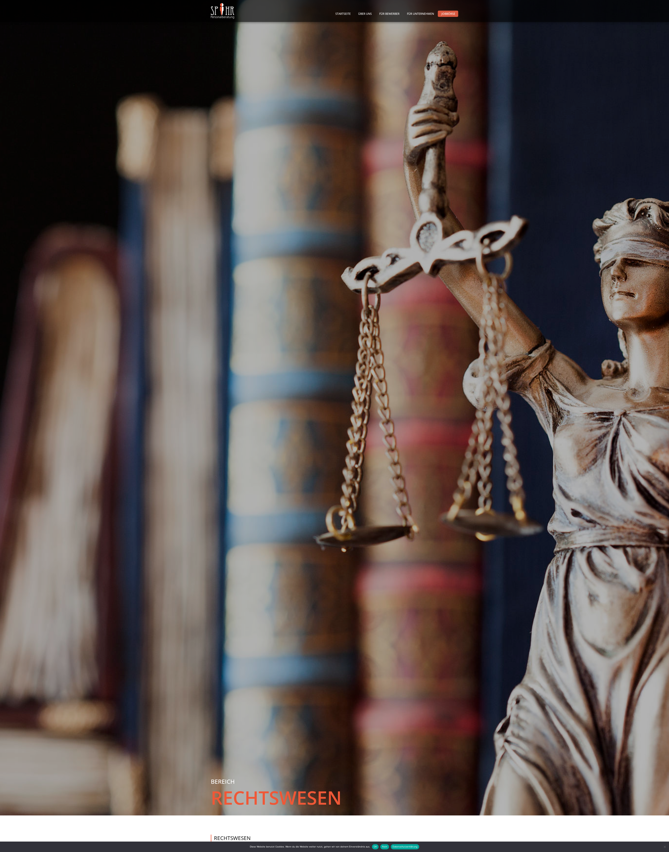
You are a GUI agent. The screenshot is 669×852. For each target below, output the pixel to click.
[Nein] (664, 847)
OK (375, 846)
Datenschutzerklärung (405, 846)
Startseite (343, 14)
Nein (384, 846)
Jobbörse (448, 14)
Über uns (365, 14)
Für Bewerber (389, 14)
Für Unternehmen (420, 14)
